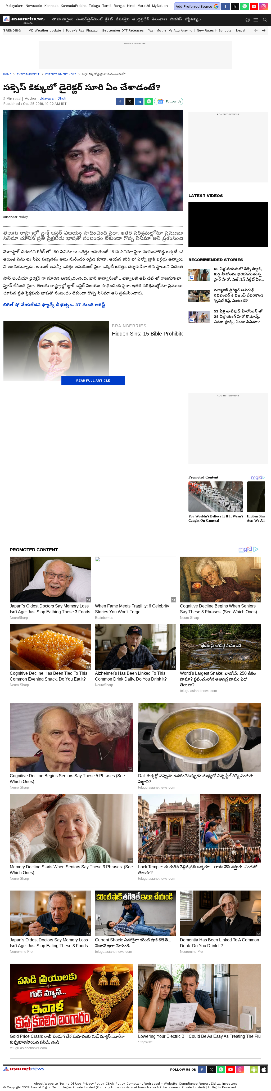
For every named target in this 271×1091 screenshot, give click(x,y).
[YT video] (254, 6)
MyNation (160, 6)
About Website (46, 1083)
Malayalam (14, 6)
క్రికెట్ (109, 19)
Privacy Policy (93, 1083)
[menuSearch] (265, 20)
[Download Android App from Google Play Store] (254, 1069)
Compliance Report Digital (200, 1083)
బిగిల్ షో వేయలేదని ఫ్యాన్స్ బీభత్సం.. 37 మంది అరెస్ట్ (54, 304)
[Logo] (25, 20)
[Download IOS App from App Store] (263, 1069)
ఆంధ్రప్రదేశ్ (140, 19)
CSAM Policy (115, 1083)
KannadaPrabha (74, 6)
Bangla (119, 6)
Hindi (131, 6)
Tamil (106, 6)
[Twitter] (235, 6)
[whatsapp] (244, 6)
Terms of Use (70, 1083)
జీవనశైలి (122, 19)
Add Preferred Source (194, 6)
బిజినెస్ (176, 19)
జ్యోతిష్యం (192, 19)
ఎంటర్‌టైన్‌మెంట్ (89, 19)
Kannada (51, 6)
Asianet (23, 1069)
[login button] (249, 19)
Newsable (33, 6)
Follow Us (174, 101)
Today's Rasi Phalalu (82, 30)
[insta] (263, 6)
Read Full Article (93, 380)
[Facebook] (225, 6)
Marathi (143, 6)
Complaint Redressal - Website (152, 1083)
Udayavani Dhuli (53, 98)
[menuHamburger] (256, 20)
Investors (229, 1083)
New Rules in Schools (214, 30)
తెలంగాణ (159, 19)
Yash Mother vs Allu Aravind (170, 30)
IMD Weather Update (44, 30)
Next (264, 30)
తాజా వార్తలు (62, 19)
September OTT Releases (123, 30)
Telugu (94, 6)
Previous (256, 30)
